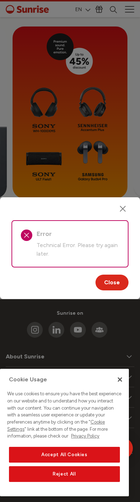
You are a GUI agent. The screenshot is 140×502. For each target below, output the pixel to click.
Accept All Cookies (64, 454)
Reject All (64, 474)
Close (112, 282)
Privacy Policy (85, 436)
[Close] (123, 208)
